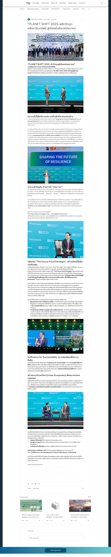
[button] (45, 3)
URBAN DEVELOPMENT (33, 9)
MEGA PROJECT (56, 9)
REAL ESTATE (45, 9)
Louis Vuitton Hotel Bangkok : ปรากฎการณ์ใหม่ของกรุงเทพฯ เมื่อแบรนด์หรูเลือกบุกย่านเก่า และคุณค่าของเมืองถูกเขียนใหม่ (55, 516)
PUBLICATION (66, 9)
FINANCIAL (76, 9)
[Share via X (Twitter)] (32, 483)
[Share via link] (39, 483)
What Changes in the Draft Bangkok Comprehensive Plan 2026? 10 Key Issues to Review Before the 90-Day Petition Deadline (30, 516)
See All (89, 497)
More (83, 9)
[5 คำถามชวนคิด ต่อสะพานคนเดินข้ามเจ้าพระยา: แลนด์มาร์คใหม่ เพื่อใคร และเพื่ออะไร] (80, 506)
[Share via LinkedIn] (35, 483)
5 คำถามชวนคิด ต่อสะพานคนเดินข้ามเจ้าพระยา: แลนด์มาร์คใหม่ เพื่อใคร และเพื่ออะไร (80, 516)
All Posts (22, 9)
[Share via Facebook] (28, 483)
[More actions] (82, 19)
